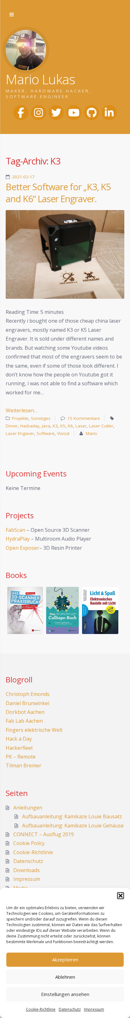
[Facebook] (20, 112)
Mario (91, 433)
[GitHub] (91, 112)
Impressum (94, 1009)
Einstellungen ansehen (65, 994)
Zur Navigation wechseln (12, 15)
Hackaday (29, 426)
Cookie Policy (28, 843)
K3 (55, 426)
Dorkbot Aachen (25, 712)
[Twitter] (56, 112)
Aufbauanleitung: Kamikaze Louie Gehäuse (73, 825)
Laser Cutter (101, 426)
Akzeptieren (65, 959)
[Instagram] (38, 112)
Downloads (26, 870)
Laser (80, 426)
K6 (70, 426)
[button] (120, 896)
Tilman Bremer (23, 765)
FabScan (15, 529)
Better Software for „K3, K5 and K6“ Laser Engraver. (58, 193)
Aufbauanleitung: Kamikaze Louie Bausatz (72, 816)
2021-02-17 (23, 177)
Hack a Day (19, 738)
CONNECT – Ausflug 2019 (43, 834)
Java (46, 426)
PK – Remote (21, 756)
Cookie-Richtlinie (41, 1009)
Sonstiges (40, 418)
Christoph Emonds (28, 694)
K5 (62, 426)
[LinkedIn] (109, 112)
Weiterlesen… (22, 410)
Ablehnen (65, 977)
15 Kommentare (83, 418)
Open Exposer (22, 547)
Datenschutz (70, 1009)
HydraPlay (18, 538)
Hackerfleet (19, 747)
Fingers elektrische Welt (34, 729)
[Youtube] (73, 112)
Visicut (63, 433)
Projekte (20, 418)
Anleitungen (27, 807)
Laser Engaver (20, 433)
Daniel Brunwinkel (27, 703)
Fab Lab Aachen (24, 720)
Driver (12, 426)
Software (46, 433)
